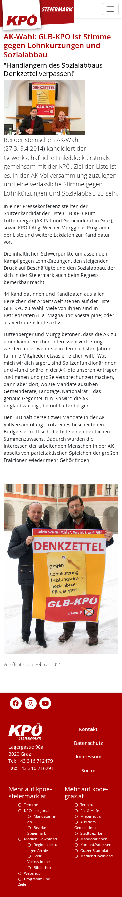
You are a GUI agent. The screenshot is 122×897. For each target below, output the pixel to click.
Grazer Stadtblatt (95, 850)
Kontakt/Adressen (95, 844)
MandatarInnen (93, 838)
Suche (88, 770)
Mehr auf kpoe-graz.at (86, 792)
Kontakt (88, 729)
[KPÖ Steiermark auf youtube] (45, 702)
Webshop (32, 873)
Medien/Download (40, 838)
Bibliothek (43, 867)
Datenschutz (88, 743)
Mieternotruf (91, 816)
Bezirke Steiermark (36, 830)
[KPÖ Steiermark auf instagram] (30, 702)
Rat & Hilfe (89, 810)
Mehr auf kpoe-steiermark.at (30, 792)
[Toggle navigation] (110, 9)
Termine (31, 804)
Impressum (88, 756)
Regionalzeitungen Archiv (42, 847)
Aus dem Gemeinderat (85, 824)
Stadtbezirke (91, 833)
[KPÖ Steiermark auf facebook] (15, 702)
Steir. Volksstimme (38, 858)
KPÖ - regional (36, 810)
